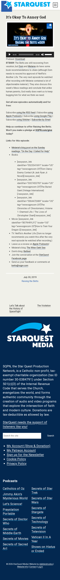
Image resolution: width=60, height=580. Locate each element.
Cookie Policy (16, 459)
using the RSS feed (25, 112)
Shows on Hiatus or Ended (43, 549)
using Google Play (43, 116)
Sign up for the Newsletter (25, 454)
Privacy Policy (17, 463)
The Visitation (44, 305)
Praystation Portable (11, 511)
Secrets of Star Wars (41, 500)
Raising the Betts (30, 281)
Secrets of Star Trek (41, 490)
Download (20, 59)
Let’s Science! (12, 504)
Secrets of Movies (15, 539)
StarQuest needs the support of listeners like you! (25, 424)
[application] (30, 54)
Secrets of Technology (39, 520)
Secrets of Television (38, 529)
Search (50, 435)
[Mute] (42, 54)
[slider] (49, 54)
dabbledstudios (46, 564)
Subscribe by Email (41, 119)
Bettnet (27, 251)
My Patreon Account (21, 450)
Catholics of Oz (14, 488)
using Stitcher (23, 119)
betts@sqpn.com (20, 265)
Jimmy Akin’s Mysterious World (15, 496)
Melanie (32, 66)
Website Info (22, 567)
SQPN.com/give (43, 130)
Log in (40, 567)
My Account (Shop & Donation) (28, 446)
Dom (21, 66)
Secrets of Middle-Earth (12, 531)
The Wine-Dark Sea (36, 247)
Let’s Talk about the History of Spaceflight (17, 308)
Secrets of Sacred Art (15, 546)
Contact (32, 567)
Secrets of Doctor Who (15, 521)
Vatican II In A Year (41, 539)
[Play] (9, 54)
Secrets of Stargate (38, 510)
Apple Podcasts (41, 244)
